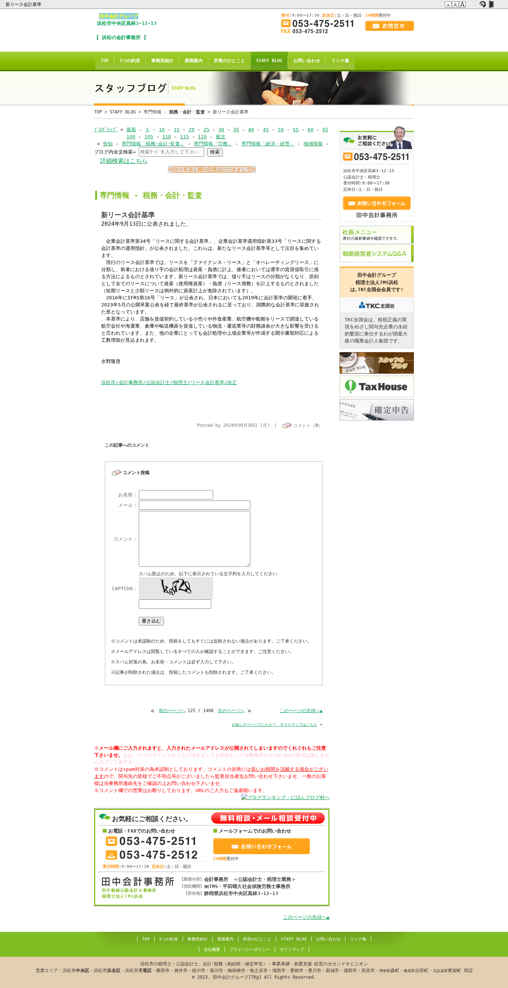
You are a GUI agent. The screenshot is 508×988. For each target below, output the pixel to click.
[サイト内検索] (474, 4)
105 (148, 136)
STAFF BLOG (269, 60)
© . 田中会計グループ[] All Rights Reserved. (254, 970)
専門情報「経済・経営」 (268, 144)
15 (177, 129)
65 (325, 129)
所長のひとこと (229, 60)
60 (311, 129)
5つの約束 (130, 60)
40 (251, 129)
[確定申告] (377, 410)
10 (162, 129)
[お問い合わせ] (389, 26)
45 (266, 129)
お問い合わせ (306, 60)
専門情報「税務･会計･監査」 (153, 144)
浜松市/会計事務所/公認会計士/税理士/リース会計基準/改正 (169, 382)
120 (202, 136)
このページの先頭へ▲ (301, 710)
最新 (131, 129)
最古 (220, 136)
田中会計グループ (118, 16)
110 (166, 136)
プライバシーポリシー (249, 949)
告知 (108, 144)
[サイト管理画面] (491, 4)
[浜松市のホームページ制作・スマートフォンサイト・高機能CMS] (482, 4)
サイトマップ (292, 949)
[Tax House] (377, 386)
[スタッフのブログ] (377, 363)
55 (296, 129)
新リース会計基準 (24, 4)
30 (221, 129)
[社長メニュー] (377, 235)
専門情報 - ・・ (174, 112)
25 (206, 129)
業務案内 (194, 60)
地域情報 (313, 144)
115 (184, 136)
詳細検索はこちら (124, 160)
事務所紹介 (162, 60)
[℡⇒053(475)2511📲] (320, 23)
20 (191, 129)
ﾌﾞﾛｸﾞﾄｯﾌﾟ (106, 129)
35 (236, 129)
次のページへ (231, 710)
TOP (105, 60)
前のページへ (172, 710)
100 (130, 136)
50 (281, 129)
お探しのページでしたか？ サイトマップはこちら (274, 725)
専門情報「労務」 (213, 144)
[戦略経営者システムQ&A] (377, 253)
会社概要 (212, 949)
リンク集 (340, 60)
